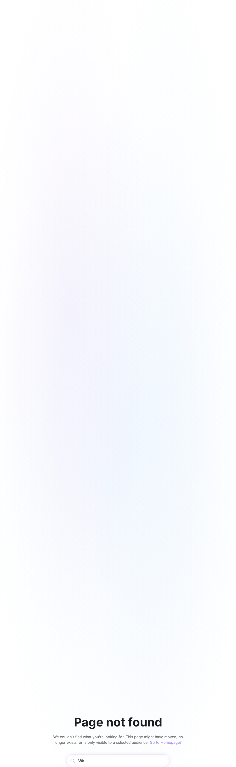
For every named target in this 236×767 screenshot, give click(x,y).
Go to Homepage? (166, 742)
